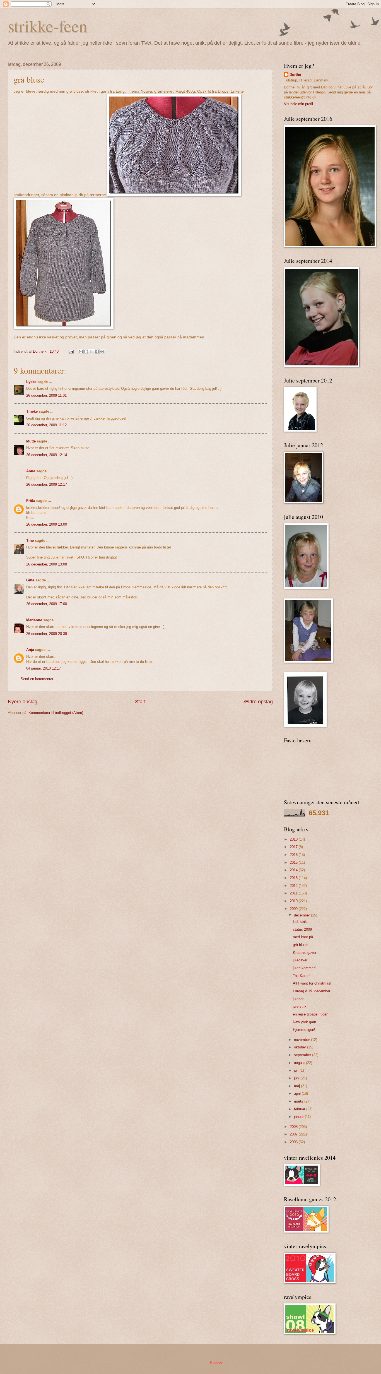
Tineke (32, 411)
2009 (294, 909)
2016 (294, 855)
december (302, 915)
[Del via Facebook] (97, 351)
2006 (294, 1142)
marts (299, 1101)
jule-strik (300, 1006)
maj (297, 1086)
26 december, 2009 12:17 (46, 484)
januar (299, 1117)
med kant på (303, 937)
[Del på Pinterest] (102, 351)
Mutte (31, 441)
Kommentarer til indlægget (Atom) (55, 713)
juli (297, 1070)
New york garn (304, 1022)
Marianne (34, 620)
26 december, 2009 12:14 (46, 455)
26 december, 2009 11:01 (46, 395)
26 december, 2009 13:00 (46, 524)
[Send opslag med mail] (71, 351)
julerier (298, 999)
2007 (294, 1134)
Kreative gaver (304, 953)
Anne (30, 471)
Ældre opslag (258, 701)
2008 (294, 1127)
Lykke (31, 382)
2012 (294, 886)
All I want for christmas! (312, 983)
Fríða (30, 501)
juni (297, 1078)
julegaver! (300, 960)
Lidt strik (300, 922)
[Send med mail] (81, 351)
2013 (294, 878)
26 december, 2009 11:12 (46, 425)
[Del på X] (91, 351)
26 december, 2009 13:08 (46, 564)
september (303, 1055)
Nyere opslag (22, 701)
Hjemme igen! (304, 1030)
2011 (294, 893)
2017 (294, 847)
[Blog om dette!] (86, 351)
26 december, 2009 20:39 (46, 634)
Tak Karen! (301, 976)
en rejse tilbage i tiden (310, 1014)
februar (300, 1109)
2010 (294, 901)
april (298, 1093)
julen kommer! (304, 968)
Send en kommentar (37, 679)
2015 (294, 862)
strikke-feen (47, 26)
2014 (294, 870)
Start (140, 701)
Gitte (30, 580)
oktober (300, 1047)
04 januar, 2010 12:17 (43, 668)
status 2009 (302, 929)
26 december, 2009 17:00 (46, 604)
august (300, 1063)
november (302, 1040)
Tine (30, 540)
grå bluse (300, 945)
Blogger (216, 1363)
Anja (30, 650)
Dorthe (295, 75)
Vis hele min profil (298, 104)
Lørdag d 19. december (311, 991)
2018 (294, 839)
